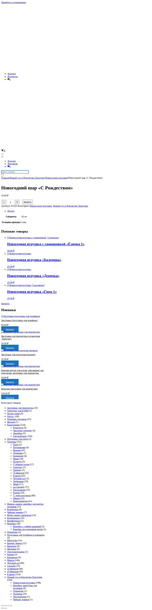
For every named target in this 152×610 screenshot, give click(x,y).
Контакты (13, 13)
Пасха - (11, 289)
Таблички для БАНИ (17, 284)
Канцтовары (13, 298)
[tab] (56, 84)
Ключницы (12, 382)
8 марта (17, 349)
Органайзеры (20, 309)
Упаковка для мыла (17, 292)
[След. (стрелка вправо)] (5, 481)
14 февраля (12, 442)
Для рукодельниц (16, 425)
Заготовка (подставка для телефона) (19, 193)
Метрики (11, 422)
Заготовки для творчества (20, 281)
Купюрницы (13, 391)
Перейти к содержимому (13, 2)
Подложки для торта (17, 312)
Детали (10, 84)
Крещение (18, 329)
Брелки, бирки (14, 416)
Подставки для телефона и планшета (25, 408)
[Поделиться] (5, 478)
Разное (16, 366)
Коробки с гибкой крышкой (27, 399)
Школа (16, 371)
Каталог (12, 10)
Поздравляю (19, 320)
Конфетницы (13, 394)
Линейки (17, 306)
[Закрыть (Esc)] (2, 478)
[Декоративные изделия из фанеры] (19, 5)
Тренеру (17, 343)
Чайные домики (15, 385)
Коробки (11, 397)
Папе (15, 318)
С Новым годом (21, 337)
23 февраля (18, 346)
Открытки (12, 405)
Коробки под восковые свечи (28, 402)
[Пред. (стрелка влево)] (2, 481)
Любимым (18, 354)
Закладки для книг (22, 303)
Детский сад (19, 352)
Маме (16, 332)
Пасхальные (19, 363)
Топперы (11, 315)
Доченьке (18, 326)
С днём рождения (22, 368)
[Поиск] (2, 48)
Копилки (11, 419)
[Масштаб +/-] (11, 478)
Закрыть (5, 177)
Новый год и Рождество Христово (27, 51)
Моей (16, 357)
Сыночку (17, 340)
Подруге (17, 335)
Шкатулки (12, 413)
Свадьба (11, 439)
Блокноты (18, 301)
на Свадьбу (18, 360)
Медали (11, 295)
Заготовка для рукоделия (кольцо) (18, 228)
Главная (5, 51)
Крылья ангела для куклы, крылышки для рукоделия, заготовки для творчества (22, 245)
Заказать (27, 75)
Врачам (16, 323)
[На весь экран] (8, 478)
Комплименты (20, 374)
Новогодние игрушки (56, 51)
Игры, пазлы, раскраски (19, 388)
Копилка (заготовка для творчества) (19, 262)
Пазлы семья (13, 287)
